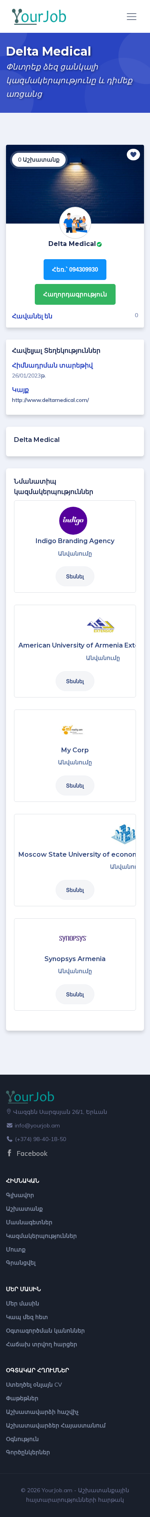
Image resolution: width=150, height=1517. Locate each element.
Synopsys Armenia (75, 959)
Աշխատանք (24, 1208)
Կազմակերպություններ (41, 1235)
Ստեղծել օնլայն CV (34, 1384)
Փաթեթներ (22, 1398)
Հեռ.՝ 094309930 (75, 269)
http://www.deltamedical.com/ (50, 400)
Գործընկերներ (28, 1452)
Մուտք (16, 1249)
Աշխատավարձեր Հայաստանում (56, 1425)
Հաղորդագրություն (75, 294)
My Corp (75, 750)
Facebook (31, 1153)
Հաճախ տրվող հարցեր (41, 1344)
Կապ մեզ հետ (27, 1317)
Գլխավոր (20, 1195)
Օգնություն (22, 1439)
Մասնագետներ (29, 1222)
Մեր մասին (22, 1303)
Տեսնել (75, 576)
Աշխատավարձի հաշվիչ (42, 1411)
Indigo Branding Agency (75, 541)
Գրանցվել (21, 1262)
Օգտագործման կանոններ (45, 1330)
